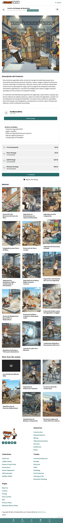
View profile (13, 113)
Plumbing (36, 470)
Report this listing (30, 179)
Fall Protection (7, 473)
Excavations (6, 467)
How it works (6, 497)
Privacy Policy (7, 503)
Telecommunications (40, 441)
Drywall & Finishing (40, 479)
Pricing (4, 494)
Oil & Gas (36, 444)
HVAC (35, 467)
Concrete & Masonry (40, 458)
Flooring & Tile (38, 476)
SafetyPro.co (42, 512)
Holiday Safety (7, 476)
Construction (38, 432)
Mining (35, 438)
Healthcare (37, 447)
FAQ (3, 500)
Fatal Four (5, 458)
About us (5, 488)
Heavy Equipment (8, 470)
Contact (4, 491)
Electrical (36, 464)
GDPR (4, 515)
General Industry (39, 435)
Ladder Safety (7, 461)
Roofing (36, 461)
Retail (35, 450)
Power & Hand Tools (9, 464)
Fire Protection (38, 473)
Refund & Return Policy (10, 505)
